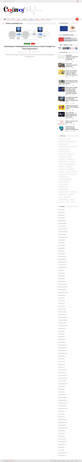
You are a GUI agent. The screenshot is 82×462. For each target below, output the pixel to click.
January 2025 (62, 259)
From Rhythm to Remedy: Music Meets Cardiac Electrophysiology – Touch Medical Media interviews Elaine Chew (72, 90)
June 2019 (62, 414)
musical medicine (63, 174)
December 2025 (63, 229)
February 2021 (62, 370)
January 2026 (62, 226)
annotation (68, 139)
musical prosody (72, 174)
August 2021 (62, 356)
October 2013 (62, 455)
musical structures (63, 176)
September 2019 (63, 408)
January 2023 (62, 314)
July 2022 (61, 331)
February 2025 (62, 256)
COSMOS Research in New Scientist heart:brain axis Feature (72, 107)
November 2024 (63, 262)
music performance (63, 189)
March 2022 (62, 339)
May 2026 (61, 215)
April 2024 (62, 278)
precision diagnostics (63, 199)
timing (73, 202)
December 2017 (63, 441)
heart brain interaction (70, 164)
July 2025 (61, 242)
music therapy (73, 191)
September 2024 (63, 267)
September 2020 (63, 383)
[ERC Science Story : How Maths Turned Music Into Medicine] (61, 82)
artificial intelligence (71, 141)
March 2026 (62, 220)
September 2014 (63, 452)
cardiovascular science (64, 151)
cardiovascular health (64, 149)
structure (61, 202)
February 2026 (62, 223)
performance (62, 194)
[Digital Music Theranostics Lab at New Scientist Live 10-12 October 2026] (61, 57)
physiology (71, 194)
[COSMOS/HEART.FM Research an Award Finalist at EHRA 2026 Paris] (61, 128)
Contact (48, 19)
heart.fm (61, 164)
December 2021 (63, 345)
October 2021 (62, 350)
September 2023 (63, 292)
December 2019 (63, 400)
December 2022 (63, 317)
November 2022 (63, 320)
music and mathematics (64, 181)
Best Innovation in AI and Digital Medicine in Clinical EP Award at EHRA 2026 (72, 99)
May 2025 (61, 248)
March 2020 (62, 394)
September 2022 (63, 325)
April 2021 (62, 367)
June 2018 (62, 430)
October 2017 (62, 444)
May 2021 (61, 364)
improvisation (62, 169)
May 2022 (61, 334)
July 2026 (61, 209)
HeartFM (61, 166)
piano (60, 197)
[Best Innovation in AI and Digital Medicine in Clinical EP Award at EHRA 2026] (61, 99)
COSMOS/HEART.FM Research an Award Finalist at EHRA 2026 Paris (72, 128)
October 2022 (62, 323)
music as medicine (63, 184)
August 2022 (62, 328)
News (18, 19)
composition (71, 154)
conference (62, 159)
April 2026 (62, 217)
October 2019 (62, 405)
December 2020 (63, 375)
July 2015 (61, 450)
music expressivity (63, 186)
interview (61, 171)
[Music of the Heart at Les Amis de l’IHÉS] (61, 122)
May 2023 (61, 303)
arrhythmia (62, 141)
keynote (68, 171)
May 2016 (61, 447)
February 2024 (62, 284)
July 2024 (61, 270)
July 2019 (61, 411)
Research (25, 19)
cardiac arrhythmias (63, 146)
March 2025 (62, 253)
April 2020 (62, 392)
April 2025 (62, 251)
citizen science (62, 154)
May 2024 (61, 276)
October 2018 (62, 425)
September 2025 (63, 237)
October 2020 (62, 381)
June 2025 (62, 245)
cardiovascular (73, 146)
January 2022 (62, 342)
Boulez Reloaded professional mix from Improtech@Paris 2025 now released (71, 115)
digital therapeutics (63, 161)
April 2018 (62, 436)
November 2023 (63, 287)
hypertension (69, 166)
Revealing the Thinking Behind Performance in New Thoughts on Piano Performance (29, 47)
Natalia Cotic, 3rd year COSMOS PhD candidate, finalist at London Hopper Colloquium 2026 (71, 73)
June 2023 (62, 300)
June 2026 (62, 212)
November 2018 (63, 422)
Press (42, 19)
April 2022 (62, 336)
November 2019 (63, 403)
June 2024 (62, 273)
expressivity (72, 161)
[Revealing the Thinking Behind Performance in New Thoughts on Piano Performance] (30, 33)
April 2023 (62, 306)
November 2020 (63, 378)
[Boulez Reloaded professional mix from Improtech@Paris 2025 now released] (61, 114)
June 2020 (62, 386)
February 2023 (62, 311)
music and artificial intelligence (65, 179)
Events (31, 19)
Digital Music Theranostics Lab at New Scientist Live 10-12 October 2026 (72, 57)
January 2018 (62, 439)
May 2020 (61, 389)
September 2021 (63, 353)
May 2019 (61, 417)
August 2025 (62, 240)
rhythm (72, 199)
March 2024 (62, 281)
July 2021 (61, 358)
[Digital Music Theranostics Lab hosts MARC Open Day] (61, 65)
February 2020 (62, 397)
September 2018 (63, 428)
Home (8, 19)
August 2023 (62, 295)
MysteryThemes (11, 460)
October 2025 (62, 234)
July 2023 (61, 298)
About (13, 19)
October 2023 (62, 289)
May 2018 (61, 433)
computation (62, 156)
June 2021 (62, 361)
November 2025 (63, 231)
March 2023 (62, 309)
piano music (67, 197)
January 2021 (62, 372)
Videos (36, 19)
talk (67, 202)
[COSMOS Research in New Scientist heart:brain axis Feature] (61, 107)
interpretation (70, 169)
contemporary (70, 159)
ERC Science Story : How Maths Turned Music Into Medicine (72, 82)
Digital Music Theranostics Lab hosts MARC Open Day (72, 65)
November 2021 (63, 347)
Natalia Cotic (68, 78)
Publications (27, 43)
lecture (74, 171)
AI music (61, 139)
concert (69, 156)
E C (30, 52)
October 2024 (62, 264)
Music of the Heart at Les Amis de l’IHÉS (72, 121)
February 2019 (62, 419)
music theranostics (63, 191)
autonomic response (63, 144)
